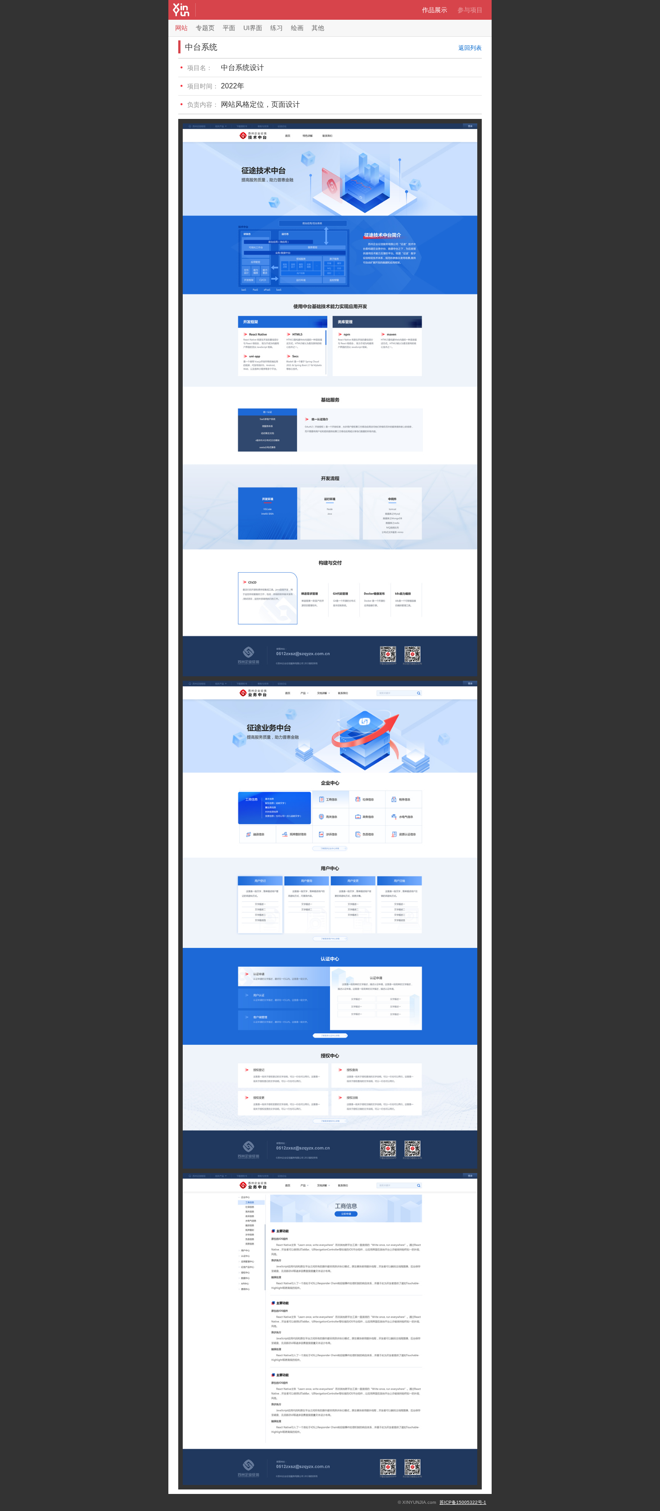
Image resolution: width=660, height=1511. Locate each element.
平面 (229, 27)
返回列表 (470, 47)
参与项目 (470, 9)
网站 (181, 27)
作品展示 (434, 9)
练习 (276, 27)
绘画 (297, 27)
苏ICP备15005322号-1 (463, 1502)
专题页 (205, 27)
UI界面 (252, 27)
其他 (318, 27)
